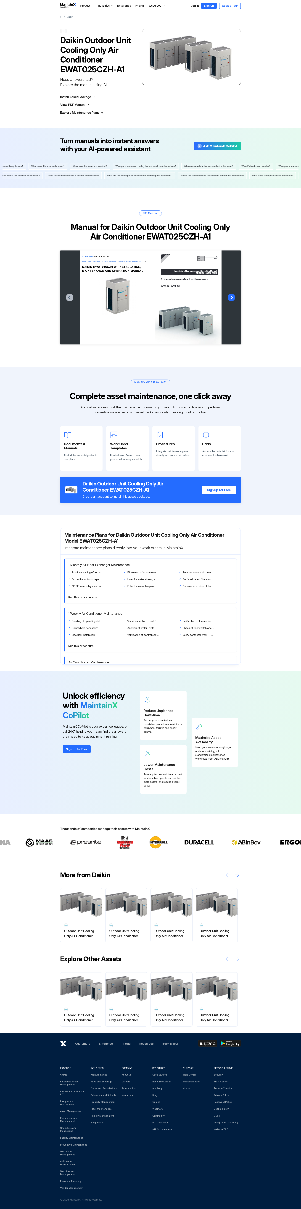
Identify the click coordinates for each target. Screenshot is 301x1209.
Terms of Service (223, 1088)
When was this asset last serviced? (218, 166)
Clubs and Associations (104, 1088)
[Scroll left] (227, 875)
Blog (154, 1095)
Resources (146, 1043)
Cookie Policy (221, 1108)
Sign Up (209, 5)
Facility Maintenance (71, 1137)
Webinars (157, 1108)
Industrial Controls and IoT (72, 1093)
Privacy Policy (221, 1095)
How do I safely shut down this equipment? (129, 166)
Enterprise (124, 5)
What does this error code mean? (175, 166)
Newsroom (127, 1095)
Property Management (103, 1102)
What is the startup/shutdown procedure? (144, 175)
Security (218, 1074)
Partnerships (129, 1088)
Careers (126, 1081)
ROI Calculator (160, 1122)
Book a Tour (230, 5)
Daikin (69, 16)
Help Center (189, 1074)
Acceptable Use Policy (226, 1122)
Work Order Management (67, 1153)
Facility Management (102, 1115)
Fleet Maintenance (101, 1108)
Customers (82, 1043)
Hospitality (97, 1122)
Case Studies (159, 1074)
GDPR (217, 1115)
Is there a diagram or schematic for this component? (199, 175)
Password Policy (223, 1102)
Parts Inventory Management (68, 1120)
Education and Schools (103, 1095)
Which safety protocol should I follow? (252, 175)
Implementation (191, 1081)
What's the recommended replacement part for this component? (84, 175)
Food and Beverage (101, 1081)
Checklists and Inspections (68, 1129)
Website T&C (221, 1129)
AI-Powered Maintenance (67, 1163)
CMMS (63, 1074)
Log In (195, 5)
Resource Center (161, 1081)
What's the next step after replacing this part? (77, 166)
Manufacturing (99, 1074)
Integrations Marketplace (67, 1103)
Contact (187, 1088)
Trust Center (220, 1081)
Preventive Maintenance (73, 1144)
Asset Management (71, 1111)
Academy (157, 1088)
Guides (156, 1102)
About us (126, 1074)
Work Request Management (67, 1173)
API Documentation (162, 1129)
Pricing (139, 5)
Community (158, 1115)
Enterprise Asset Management (69, 1083)
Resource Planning (70, 1181)
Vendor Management (71, 1188)
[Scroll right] (237, 875)
